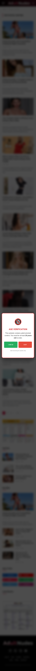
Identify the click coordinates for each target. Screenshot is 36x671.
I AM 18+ (11, 344)
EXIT (25, 344)
